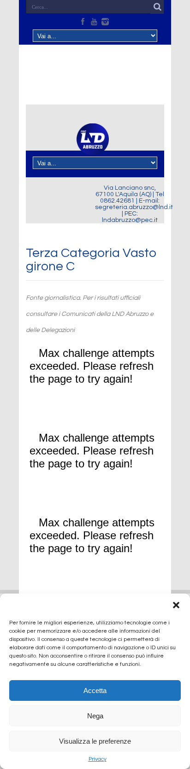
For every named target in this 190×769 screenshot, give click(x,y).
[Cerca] (157, 7)
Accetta (95, 690)
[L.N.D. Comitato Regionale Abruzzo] (93, 150)
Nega (95, 716)
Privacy (98, 759)
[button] (176, 605)
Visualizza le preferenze (95, 741)
